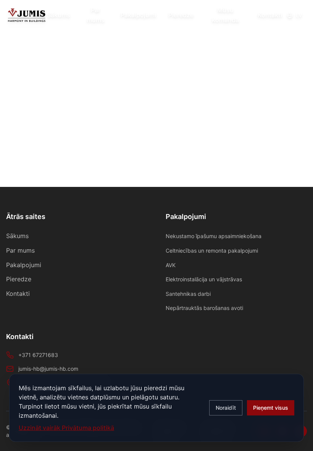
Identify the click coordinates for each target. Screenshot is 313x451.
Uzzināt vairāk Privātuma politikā (66, 428)
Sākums (58, 15)
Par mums (96, 15)
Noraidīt (226, 407)
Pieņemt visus (270, 407)
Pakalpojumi (138, 15)
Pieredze (181, 15)
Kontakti (270, 15)
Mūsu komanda (225, 15)
